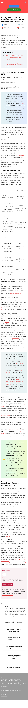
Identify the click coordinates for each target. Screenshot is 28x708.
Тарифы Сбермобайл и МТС (15, 61)
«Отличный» (18, 307)
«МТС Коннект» (20, 155)
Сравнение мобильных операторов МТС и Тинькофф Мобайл (14, 657)
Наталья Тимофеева (7, 595)
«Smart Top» (19, 431)
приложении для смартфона (18, 292)
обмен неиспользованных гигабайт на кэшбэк (14, 381)
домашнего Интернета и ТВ (18, 562)
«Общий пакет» (5, 415)
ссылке (23, 103)
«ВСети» (8, 536)
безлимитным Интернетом (14, 429)
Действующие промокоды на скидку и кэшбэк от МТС (14, 647)
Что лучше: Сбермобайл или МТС (14, 55)
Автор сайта (4, 696)
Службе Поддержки (15, 293)
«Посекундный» (10, 307)
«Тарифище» (19, 363)
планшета (17, 559)
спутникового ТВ (5, 562)
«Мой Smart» (15, 338)
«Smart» (7, 322)
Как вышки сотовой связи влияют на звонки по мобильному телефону (14, 637)
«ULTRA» (3, 433)
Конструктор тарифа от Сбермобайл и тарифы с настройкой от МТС (14, 64)
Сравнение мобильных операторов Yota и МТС (14, 666)
